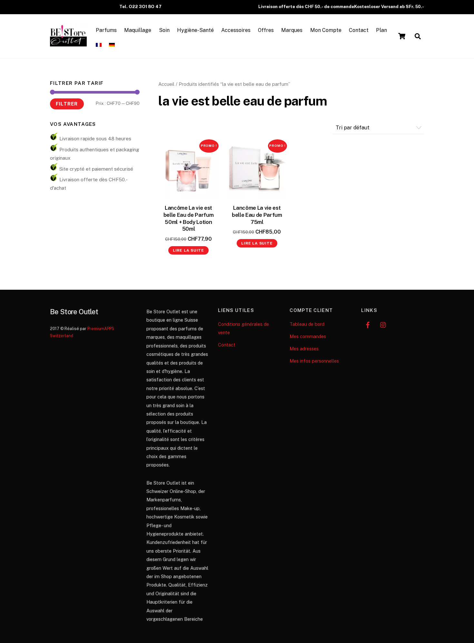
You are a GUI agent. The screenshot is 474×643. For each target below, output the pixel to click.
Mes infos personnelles (314, 361)
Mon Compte (325, 30)
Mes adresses (304, 348)
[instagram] (383, 324)
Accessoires (236, 30)
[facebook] (367, 324)
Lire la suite (188, 250)
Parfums (106, 30)
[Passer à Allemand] (112, 45)
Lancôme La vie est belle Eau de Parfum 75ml (257, 215)
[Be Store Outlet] (68, 43)
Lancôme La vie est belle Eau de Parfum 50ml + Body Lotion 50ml (188, 218)
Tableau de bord (307, 324)
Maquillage (137, 30)
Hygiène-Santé (195, 30)
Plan (381, 30)
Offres (266, 30)
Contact (359, 30)
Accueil (166, 84)
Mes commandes (308, 336)
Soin (164, 30)
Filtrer (67, 103)
